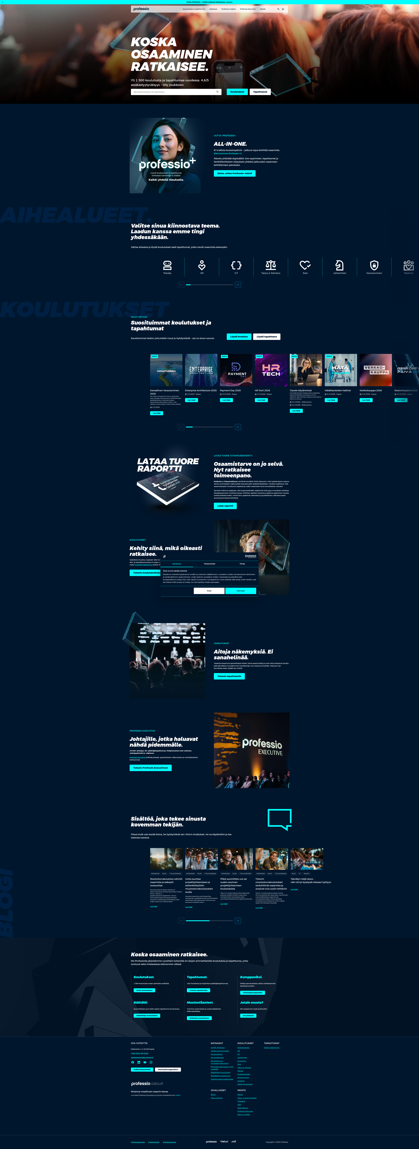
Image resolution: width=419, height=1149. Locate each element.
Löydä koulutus (239, 336)
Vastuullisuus (242, 1108)
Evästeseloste (153, 1142)
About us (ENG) (243, 1114)
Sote (239, 1064)
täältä (177, 1095)
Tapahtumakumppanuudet (222, 1079)
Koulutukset (237, 91)
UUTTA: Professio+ (218, 1048)
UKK (239, 1105)
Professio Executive (248, 9)
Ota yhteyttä (248, 1015)
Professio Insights (229, 9)
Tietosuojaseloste (138, 1142)
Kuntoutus (241, 1061)
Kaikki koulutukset (245, 1084)
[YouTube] (145, 1062)
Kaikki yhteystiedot (142, 1069)
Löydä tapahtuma (267, 336)
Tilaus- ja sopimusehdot (247, 1098)
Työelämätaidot (243, 1074)
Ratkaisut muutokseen (199, 1018)
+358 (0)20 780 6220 (139, 1053)
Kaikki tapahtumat (271, 1048)
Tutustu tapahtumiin (229, 676)
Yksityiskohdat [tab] (209, 564)
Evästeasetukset (169, 1142)
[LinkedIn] (139, 1062)
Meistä (262, 9)
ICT (238, 1054)
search (278, 9)
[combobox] (176, 92)
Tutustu (229, 2)
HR (238, 1051)
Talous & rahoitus (244, 1068)
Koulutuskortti (216, 1054)
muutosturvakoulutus (143, 565)
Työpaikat (241, 1101)
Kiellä (209, 591)
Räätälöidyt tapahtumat (220, 1076)
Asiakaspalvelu (243, 1048)
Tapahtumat (260, 91)
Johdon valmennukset (220, 1051)
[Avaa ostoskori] (283, 9)
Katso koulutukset (144, 990)
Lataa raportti (225, 506)
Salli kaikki (241, 591)
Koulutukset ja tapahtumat (194, 9)
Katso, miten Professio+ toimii (234, 173)
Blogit (213, 1095)
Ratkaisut (213, 9)
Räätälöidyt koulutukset (146, 1015)
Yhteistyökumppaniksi (252, 993)
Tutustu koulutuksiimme (147, 572)
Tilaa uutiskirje (216, 1098)
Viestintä (241, 1081)
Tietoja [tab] (242, 564)
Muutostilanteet (217, 1058)
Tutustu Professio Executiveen (150, 768)
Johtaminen (242, 1058)
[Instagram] (151, 1062)
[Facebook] (132, 1062)
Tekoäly (240, 1071)
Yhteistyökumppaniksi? (168, 1069)
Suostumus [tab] (176, 564)
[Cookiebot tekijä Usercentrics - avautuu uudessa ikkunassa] (246, 556)
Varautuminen (243, 1077)
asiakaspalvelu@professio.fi (142, 1057)
